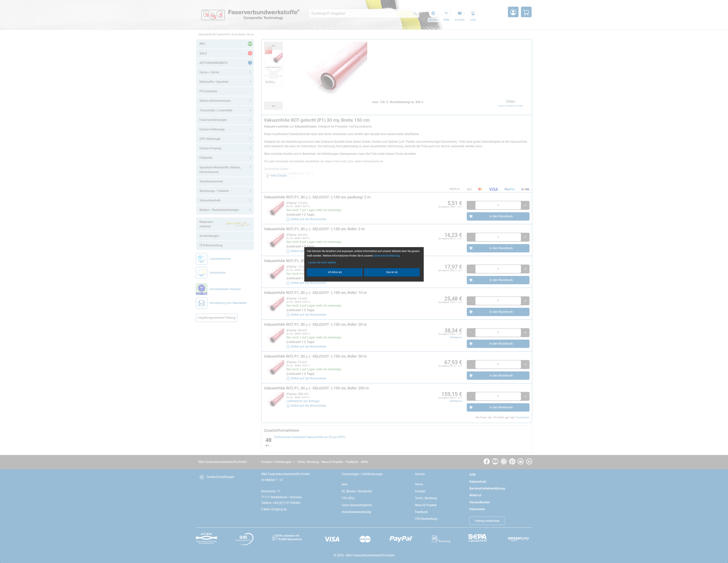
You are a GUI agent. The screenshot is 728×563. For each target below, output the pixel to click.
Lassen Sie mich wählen (322, 262)
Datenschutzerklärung (386, 255)
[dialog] (364, 281)
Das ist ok (392, 272)
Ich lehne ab (335, 272)
